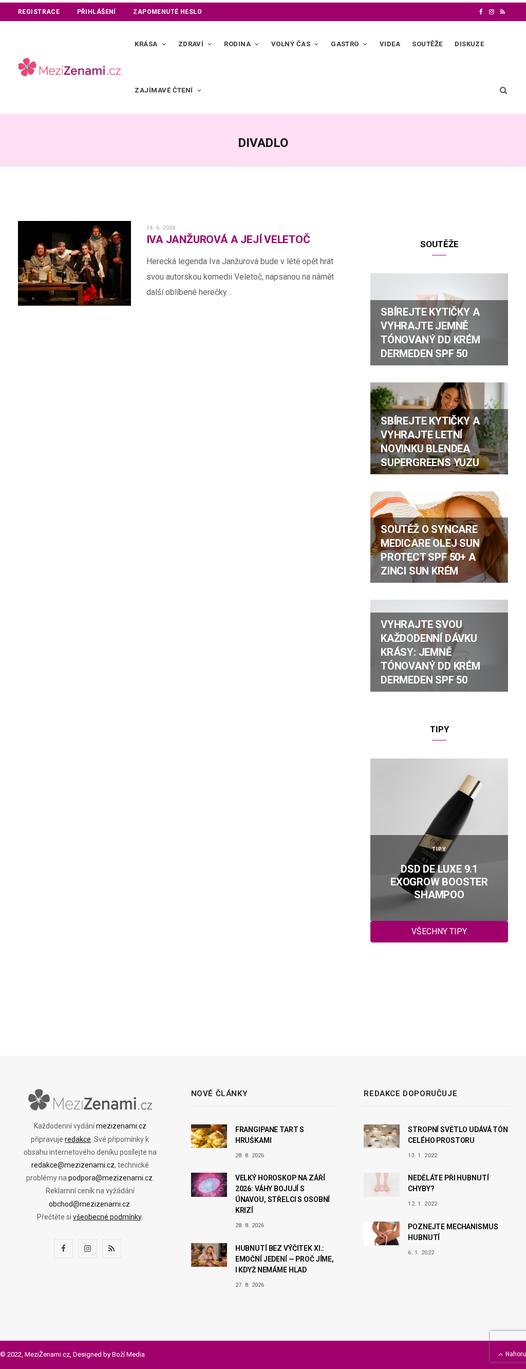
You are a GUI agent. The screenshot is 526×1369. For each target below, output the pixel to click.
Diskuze (469, 44)
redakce (78, 1139)
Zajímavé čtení (164, 90)
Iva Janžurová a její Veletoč (228, 239)
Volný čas (290, 44)
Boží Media (128, 1354)
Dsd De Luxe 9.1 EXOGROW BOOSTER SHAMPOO (439, 882)
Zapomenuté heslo (167, 11)
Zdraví (191, 44)
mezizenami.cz (121, 1126)
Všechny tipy (439, 931)
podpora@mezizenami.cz (110, 1178)
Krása (146, 44)
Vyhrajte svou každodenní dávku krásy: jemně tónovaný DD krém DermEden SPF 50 (430, 652)
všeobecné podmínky (107, 1217)
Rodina (237, 44)
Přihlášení (96, 11)
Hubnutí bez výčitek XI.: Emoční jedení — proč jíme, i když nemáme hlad (284, 1259)
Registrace (39, 11)
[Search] (501, 90)
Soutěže (427, 44)
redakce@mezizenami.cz (73, 1165)
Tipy (439, 849)
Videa (390, 44)
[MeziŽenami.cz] (69, 67)
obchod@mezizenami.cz (89, 1204)
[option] (439, 839)
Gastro (345, 44)
